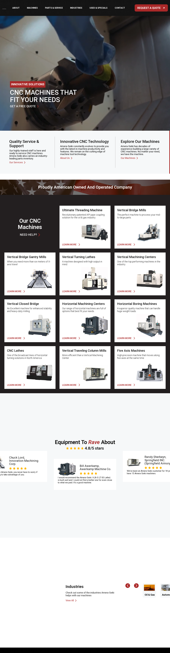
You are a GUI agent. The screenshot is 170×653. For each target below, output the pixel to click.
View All (70, 600)
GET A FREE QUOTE (23, 106)
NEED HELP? (28, 234)
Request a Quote (149, 8)
